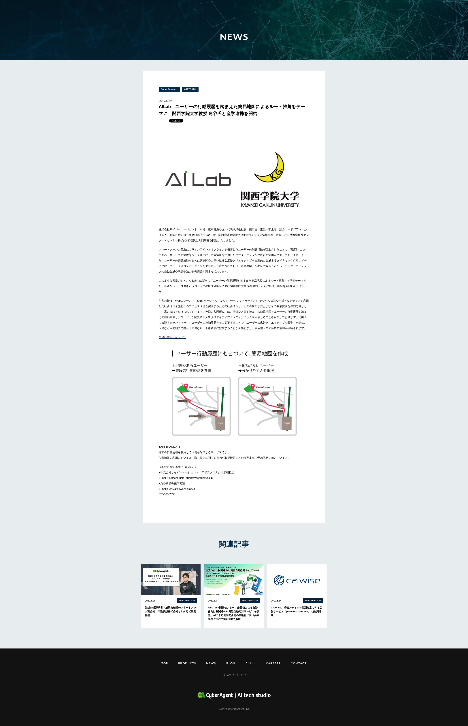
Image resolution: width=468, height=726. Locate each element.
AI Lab (251, 663)
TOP (164, 663)
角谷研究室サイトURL (172, 337)
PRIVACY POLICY (234, 675)
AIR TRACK (190, 89)
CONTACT (299, 663)
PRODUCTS (187, 663)
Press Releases (169, 89)
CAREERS (273, 663)
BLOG (230, 663)
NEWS (211, 663)
